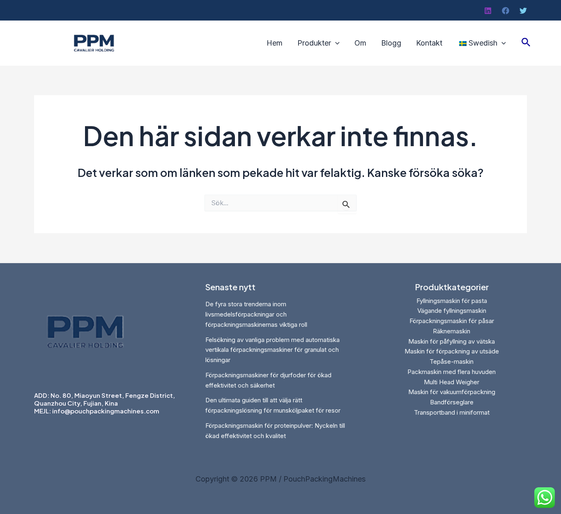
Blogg (391, 43)
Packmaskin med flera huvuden (451, 372)
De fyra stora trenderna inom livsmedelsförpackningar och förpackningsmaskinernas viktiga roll (256, 314)
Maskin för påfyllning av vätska (451, 341)
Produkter (314, 43)
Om (360, 43)
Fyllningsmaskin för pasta (451, 301)
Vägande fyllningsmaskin (451, 310)
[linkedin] (488, 10)
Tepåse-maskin (452, 361)
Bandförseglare (452, 402)
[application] (335, 43)
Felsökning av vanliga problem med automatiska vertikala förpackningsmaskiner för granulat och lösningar (272, 350)
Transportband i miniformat (452, 412)
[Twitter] (523, 10)
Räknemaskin (451, 331)
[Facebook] (505, 10)
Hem (275, 43)
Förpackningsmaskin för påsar (451, 321)
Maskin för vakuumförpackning (451, 392)
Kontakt (429, 43)
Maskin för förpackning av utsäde (452, 351)
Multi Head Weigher (451, 382)
